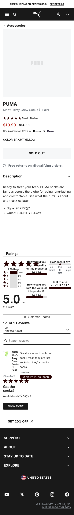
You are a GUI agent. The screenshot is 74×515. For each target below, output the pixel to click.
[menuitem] (7, 494)
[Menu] (7, 14)
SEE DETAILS (57, 4)
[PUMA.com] (37, 14)
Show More (16, 406)
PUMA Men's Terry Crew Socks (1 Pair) (15, 361)
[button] (13, 272)
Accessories (16, 25)
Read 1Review (30, 118)
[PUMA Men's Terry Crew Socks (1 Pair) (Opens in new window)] (6, 362)
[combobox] (37, 330)
